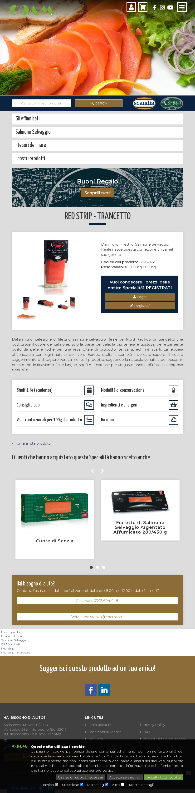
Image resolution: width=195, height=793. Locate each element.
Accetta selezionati (124, 777)
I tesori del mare (12, 636)
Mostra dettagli (141, 785)
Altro (116, 785)
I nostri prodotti (12, 632)
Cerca (100, 103)
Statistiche (70, 785)
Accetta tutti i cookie (164, 777)
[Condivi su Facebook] (90, 691)
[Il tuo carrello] (142, 7)
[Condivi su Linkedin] (104, 691)
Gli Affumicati (10, 644)
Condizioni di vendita (104, 732)
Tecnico (47, 785)
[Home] (31, 9)
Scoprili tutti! (97, 192)
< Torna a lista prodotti (31, 443)
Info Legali (96, 739)
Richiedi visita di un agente (163, 739)
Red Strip (7, 648)
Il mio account (99, 725)
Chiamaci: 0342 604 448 (97, 600)
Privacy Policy (153, 725)
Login (141, 297)
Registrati (141, 305)
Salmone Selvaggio (14, 640)
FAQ (145, 732)
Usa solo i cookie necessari (80, 777)
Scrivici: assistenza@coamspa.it (97, 617)
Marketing (95, 785)
